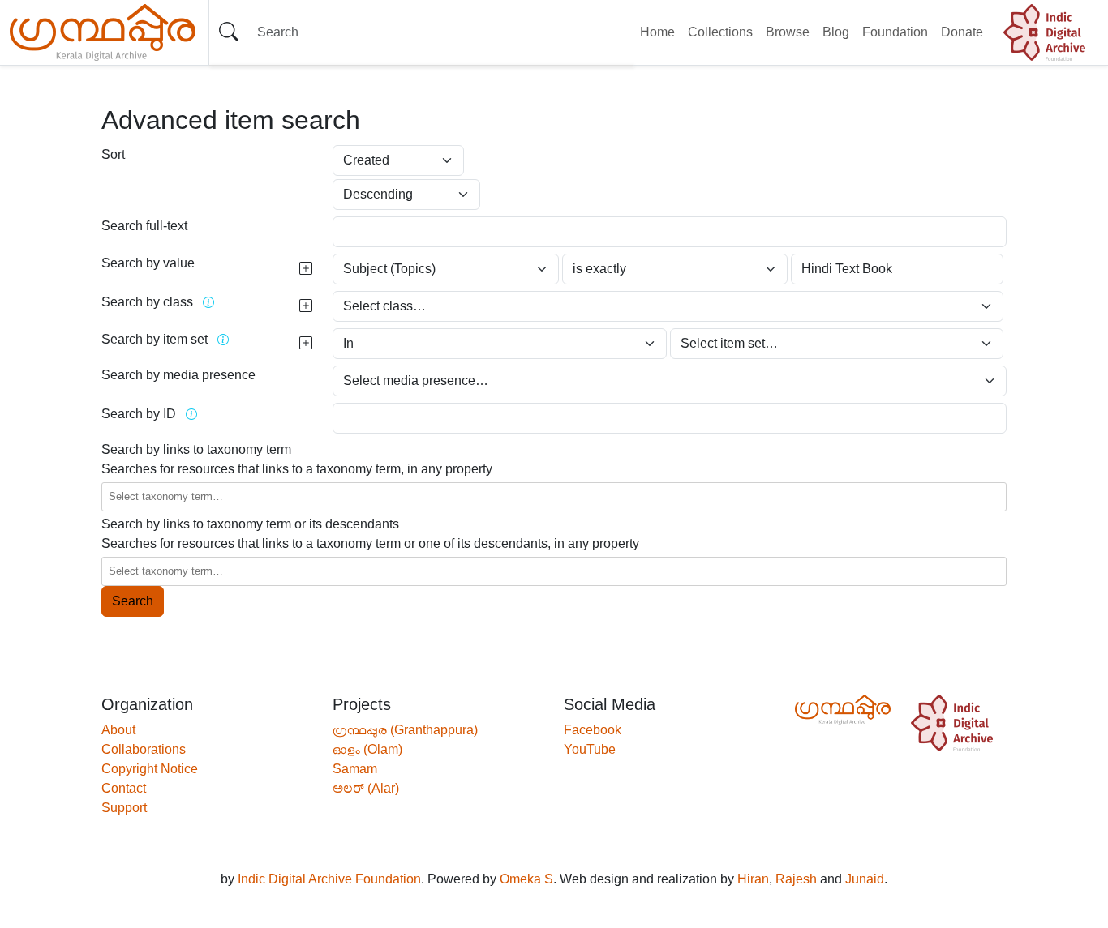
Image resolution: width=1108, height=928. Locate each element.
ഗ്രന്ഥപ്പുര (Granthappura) (405, 730)
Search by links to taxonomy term (196, 449)
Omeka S (526, 879)
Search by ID (138, 414)
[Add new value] (306, 269)
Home (657, 32)
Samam (355, 769)
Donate (962, 32)
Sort (113, 154)
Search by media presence (178, 375)
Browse (788, 32)
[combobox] (552, 497)
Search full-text (144, 226)
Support (124, 808)
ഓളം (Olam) (367, 749)
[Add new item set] (306, 343)
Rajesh (796, 879)
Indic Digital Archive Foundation (329, 879)
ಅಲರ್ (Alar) (366, 788)
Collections (720, 32)
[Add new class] (306, 306)
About (118, 730)
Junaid (864, 879)
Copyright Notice (149, 769)
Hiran (753, 879)
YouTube (590, 749)
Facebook (592, 730)
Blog (835, 32)
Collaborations (143, 749)
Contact (123, 788)
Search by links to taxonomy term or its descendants (250, 524)
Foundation (895, 32)
